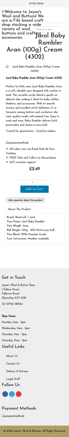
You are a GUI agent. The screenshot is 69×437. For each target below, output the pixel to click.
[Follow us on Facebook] (5, 394)
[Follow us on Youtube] (18, 394)
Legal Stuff (12, 379)
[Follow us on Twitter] (12, 394)
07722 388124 (36, 3)
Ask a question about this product (25, 200)
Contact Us (12, 364)
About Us (11, 356)
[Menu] (61, 15)
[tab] (19, 209)
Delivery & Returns (16, 371)
